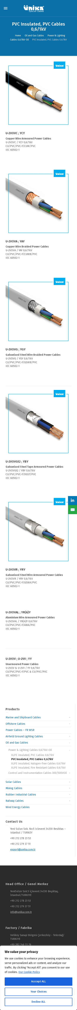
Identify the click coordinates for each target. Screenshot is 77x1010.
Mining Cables (14, 788)
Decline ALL (38, 1001)
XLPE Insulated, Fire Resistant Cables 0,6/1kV (38, 767)
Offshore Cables (15, 723)
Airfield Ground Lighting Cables (24, 736)
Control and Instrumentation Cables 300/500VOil (37, 773)
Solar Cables (13, 782)
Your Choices (39, 991)
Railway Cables (15, 800)
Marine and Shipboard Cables (23, 717)
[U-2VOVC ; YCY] (38, 95)
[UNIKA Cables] (34, 8)
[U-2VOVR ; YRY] (38, 531)
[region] (38, 978)
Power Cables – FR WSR (20, 730)
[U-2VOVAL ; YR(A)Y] (38, 606)
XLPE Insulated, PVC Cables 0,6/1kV (32, 755)
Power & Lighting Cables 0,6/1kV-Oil (30, 750)
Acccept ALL (38, 981)
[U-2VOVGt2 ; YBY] (38, 423)
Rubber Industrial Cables (21, 794)
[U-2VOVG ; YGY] (38, 311)
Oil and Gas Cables (17, 742)
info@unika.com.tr (21, 912)
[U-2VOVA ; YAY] (38, 203)
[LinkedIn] (72, 500)
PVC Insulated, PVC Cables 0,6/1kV (32, 759)
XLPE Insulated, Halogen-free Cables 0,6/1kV (38, 763)
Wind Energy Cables (18, 807)
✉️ (72, 509)
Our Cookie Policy (29, 972)
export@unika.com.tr (23, 849)
